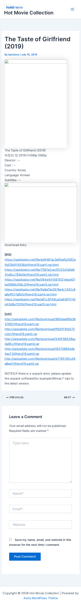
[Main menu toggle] (72, 9)
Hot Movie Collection (28, 13)
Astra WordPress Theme (40, 598)
